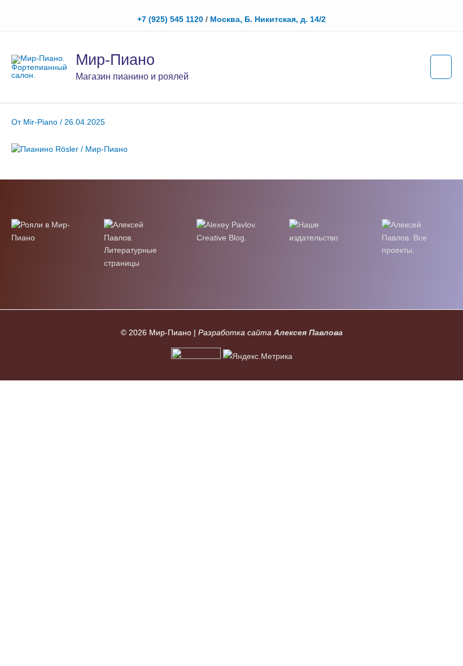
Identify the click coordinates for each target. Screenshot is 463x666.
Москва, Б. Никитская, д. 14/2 (268, 19)
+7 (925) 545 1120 (170, 19)
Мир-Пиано (115, 59)
